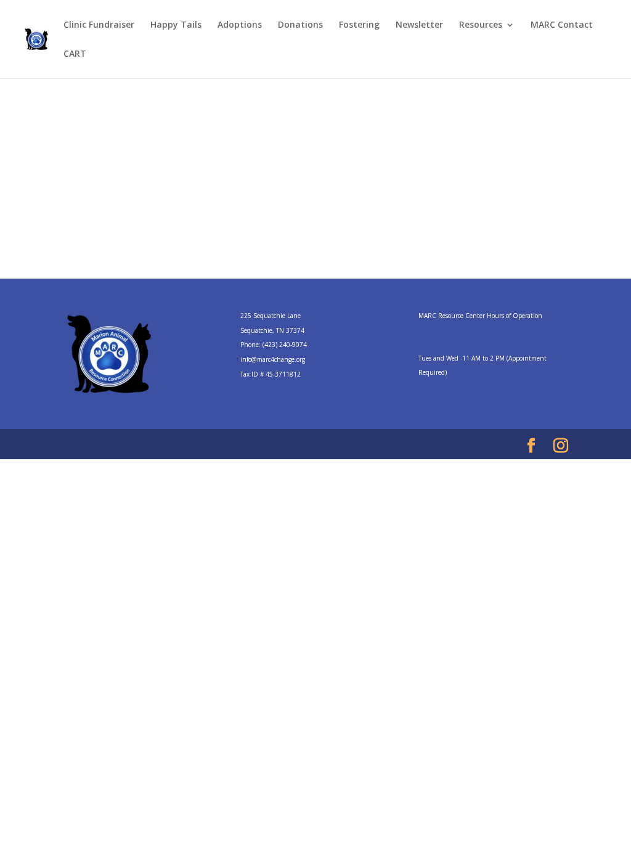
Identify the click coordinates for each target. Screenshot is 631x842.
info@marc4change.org (272, 359)
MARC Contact (562, 25)
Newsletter (419, 25)
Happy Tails (176, 25)
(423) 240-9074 (285, 344)
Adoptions (240, 25)
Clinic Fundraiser (98, 25)
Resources (480, 25)
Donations (300, 25)
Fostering (359, 25)
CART (74, 54)
